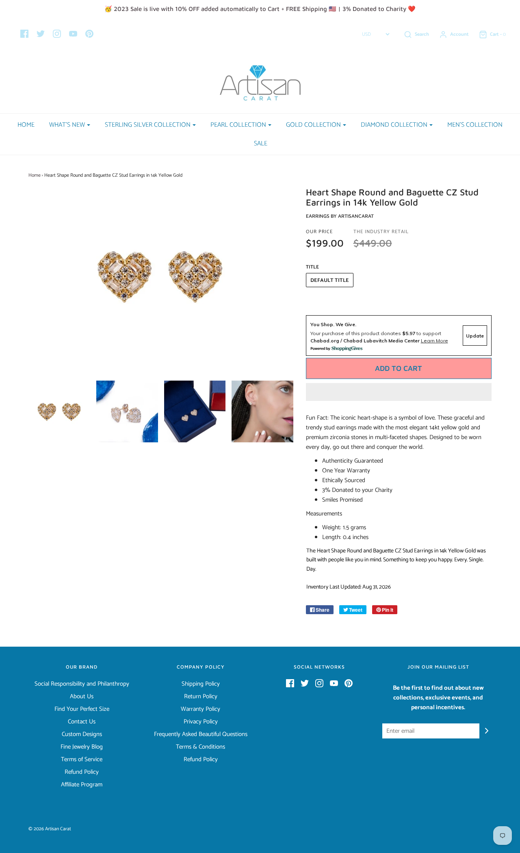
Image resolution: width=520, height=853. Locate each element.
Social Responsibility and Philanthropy (82, 684)
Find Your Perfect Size (81, 709)
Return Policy (200, 696)
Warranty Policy (200, 709)
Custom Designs (82, 734)
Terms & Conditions (200, 747)
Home (26, 124)
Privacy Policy (201, 722)
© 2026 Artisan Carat (49, 829)
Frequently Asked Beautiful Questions (200, 734)
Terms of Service (81, 759)
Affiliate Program (81, 785)
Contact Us (81, 722)
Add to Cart (398, 368)
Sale (260, 143)
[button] (399, 392)
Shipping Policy (201, 684)
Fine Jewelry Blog (82, 747)
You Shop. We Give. (333, 324)
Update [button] (475, 336)
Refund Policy (82, 772)
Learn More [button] (434, 341)
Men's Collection (475, 124)
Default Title (329, 280)
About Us (81, 696)
